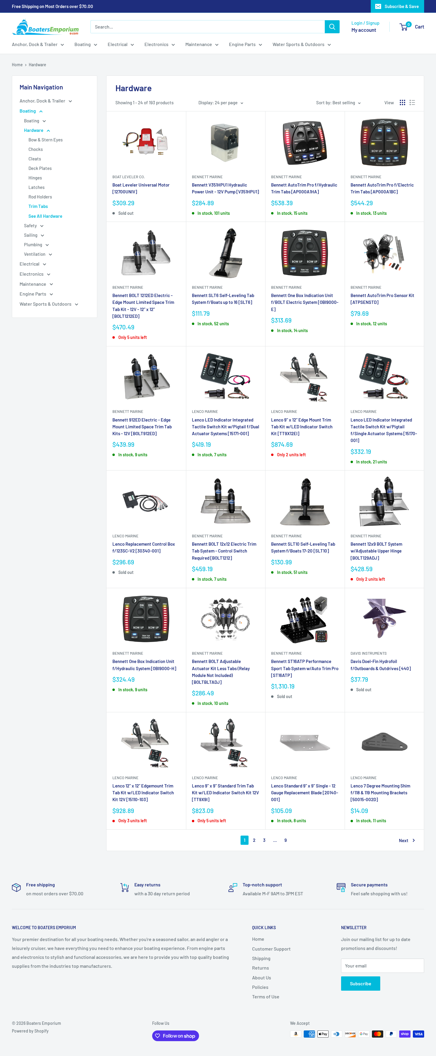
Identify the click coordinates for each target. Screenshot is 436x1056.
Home (17, 64)
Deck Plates (40, 168)
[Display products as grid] (402, 102)
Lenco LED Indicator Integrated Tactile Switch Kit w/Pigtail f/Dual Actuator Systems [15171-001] (225, 426)
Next (403, 840)
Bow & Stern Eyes (45, 139)
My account (363, 30)
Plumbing (33, 244)
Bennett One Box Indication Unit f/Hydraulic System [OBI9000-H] (144, 665)
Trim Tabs (38, 206)
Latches (36, 187)
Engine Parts (242, 44)
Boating (82, 44)
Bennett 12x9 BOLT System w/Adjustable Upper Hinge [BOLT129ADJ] (376, 551)
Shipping (261, 958)
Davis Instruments (369, 653)
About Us (261, 977)
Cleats (34, 158)
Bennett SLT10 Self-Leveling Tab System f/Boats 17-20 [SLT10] (303, 547)
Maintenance (198, 44)
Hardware (37, 64)
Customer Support (271, 948)
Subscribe (360, 983)
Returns (260, 967)
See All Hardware (45, 216)
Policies (260, 987)
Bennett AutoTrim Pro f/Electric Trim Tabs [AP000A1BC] (382, 188)
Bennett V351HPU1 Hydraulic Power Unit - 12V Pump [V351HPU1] (225, 188)
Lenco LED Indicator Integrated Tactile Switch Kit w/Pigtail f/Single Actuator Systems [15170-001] (384, 430)
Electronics (156, 44)
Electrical (118, 44)
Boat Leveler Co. (128, 176)
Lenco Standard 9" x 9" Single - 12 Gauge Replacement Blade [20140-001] (304, 792)
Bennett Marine (207, 176)
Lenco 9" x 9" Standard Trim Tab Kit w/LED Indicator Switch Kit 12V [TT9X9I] (225, 792)
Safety (31, 225)
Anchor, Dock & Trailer (35, 44)
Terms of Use (265, 996)
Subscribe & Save (402, 6)
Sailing (31, 235)
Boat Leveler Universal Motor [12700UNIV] (141, 188)
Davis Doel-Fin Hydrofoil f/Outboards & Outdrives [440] (381, 665)
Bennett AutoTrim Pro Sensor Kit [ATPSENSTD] (382, 299)
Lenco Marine (205, 411)
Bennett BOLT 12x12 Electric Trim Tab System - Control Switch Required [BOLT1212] (224, 551)
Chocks (35, 149)
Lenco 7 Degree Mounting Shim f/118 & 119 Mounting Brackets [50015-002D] (380, 792)
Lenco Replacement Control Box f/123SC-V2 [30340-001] (143, 547)
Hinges (35, 177)
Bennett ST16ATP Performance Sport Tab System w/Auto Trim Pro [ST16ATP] (304, 668)
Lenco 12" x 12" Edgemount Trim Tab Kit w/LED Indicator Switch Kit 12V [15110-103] (143, 792)
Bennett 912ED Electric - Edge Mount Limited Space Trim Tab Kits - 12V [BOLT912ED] (142, 426)
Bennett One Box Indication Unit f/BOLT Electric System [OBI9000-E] (304, 302)
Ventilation (35, 254)
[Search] (332, 26)
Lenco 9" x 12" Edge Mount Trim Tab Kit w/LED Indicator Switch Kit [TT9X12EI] (301, 426)
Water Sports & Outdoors (298, 44)
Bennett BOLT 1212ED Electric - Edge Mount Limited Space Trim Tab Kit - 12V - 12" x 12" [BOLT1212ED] (143, 306)
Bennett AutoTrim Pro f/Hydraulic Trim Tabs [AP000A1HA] (304, 188)
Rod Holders (40, 196)
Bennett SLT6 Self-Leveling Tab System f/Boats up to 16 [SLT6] (223, 299)
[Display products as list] (412, 102)
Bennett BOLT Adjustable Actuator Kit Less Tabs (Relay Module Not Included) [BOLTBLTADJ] (221, 672)
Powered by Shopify (30, 1030)
